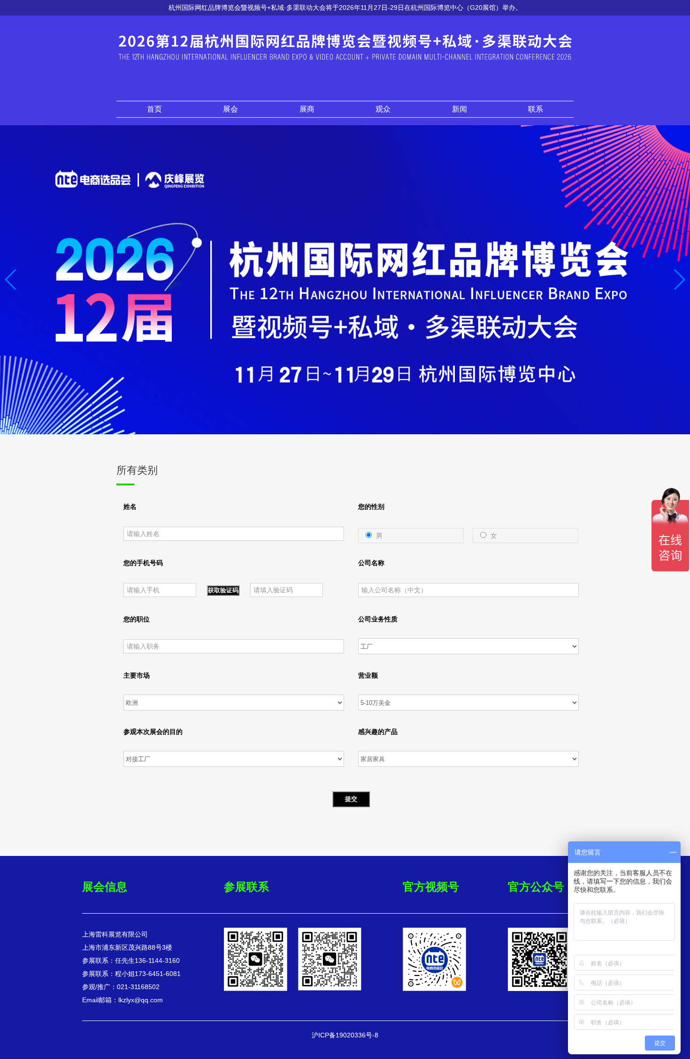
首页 (154, 109)
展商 (306, 109)
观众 (383, 109)
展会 (230, 109)
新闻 (459, 109)
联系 (535, 109)
